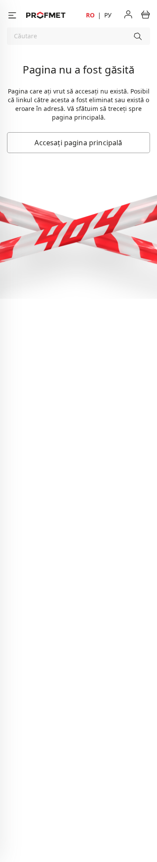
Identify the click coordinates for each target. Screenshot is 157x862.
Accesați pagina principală (78, 142)
